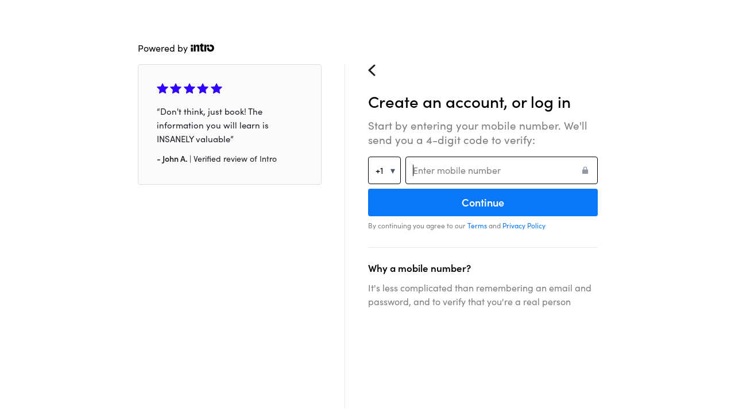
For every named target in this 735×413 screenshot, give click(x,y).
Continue (483, 202)
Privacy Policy (524, 225)
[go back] (376, 74)
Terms (477, 225)
